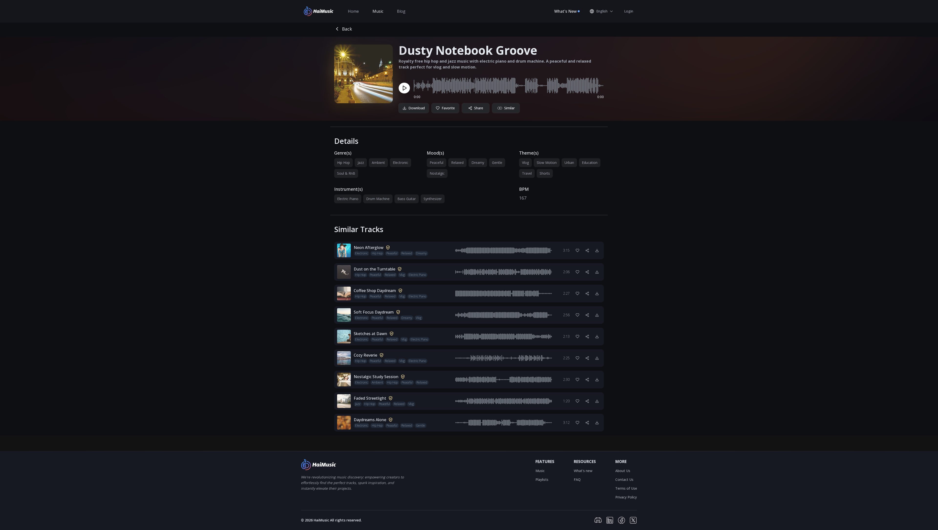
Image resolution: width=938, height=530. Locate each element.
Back (347, 29)
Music (378, 11)
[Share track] (587, 250)
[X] (633, 520)
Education (589, 162)
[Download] (597, 250)
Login (628, 11)
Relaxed (457, 162)
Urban (569, 162)
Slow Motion (547, 162)
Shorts (545, 173)
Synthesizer (433, 198)
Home (353, 11)
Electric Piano (347, 198)
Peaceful (436, 162)
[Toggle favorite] (577, 250)
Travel (527, 173)
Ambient (378, 162)
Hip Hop (343, 162)
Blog (401, 11)
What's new (583, 470)
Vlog (525, 162)
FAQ (577, 479)
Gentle (497, 162)
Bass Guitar (406, 198)
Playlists (541, 479)
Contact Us (624, 479)
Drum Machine (378, 198)
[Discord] (598, 520)
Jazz (361, 162)
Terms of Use (626, 488)
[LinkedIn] (610, 520)
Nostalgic (437, 173)
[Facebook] (621, 520)
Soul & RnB (346, 173)
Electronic (400, 162)
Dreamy (477, 162)
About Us (622, 470)
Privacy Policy (626, 497)
